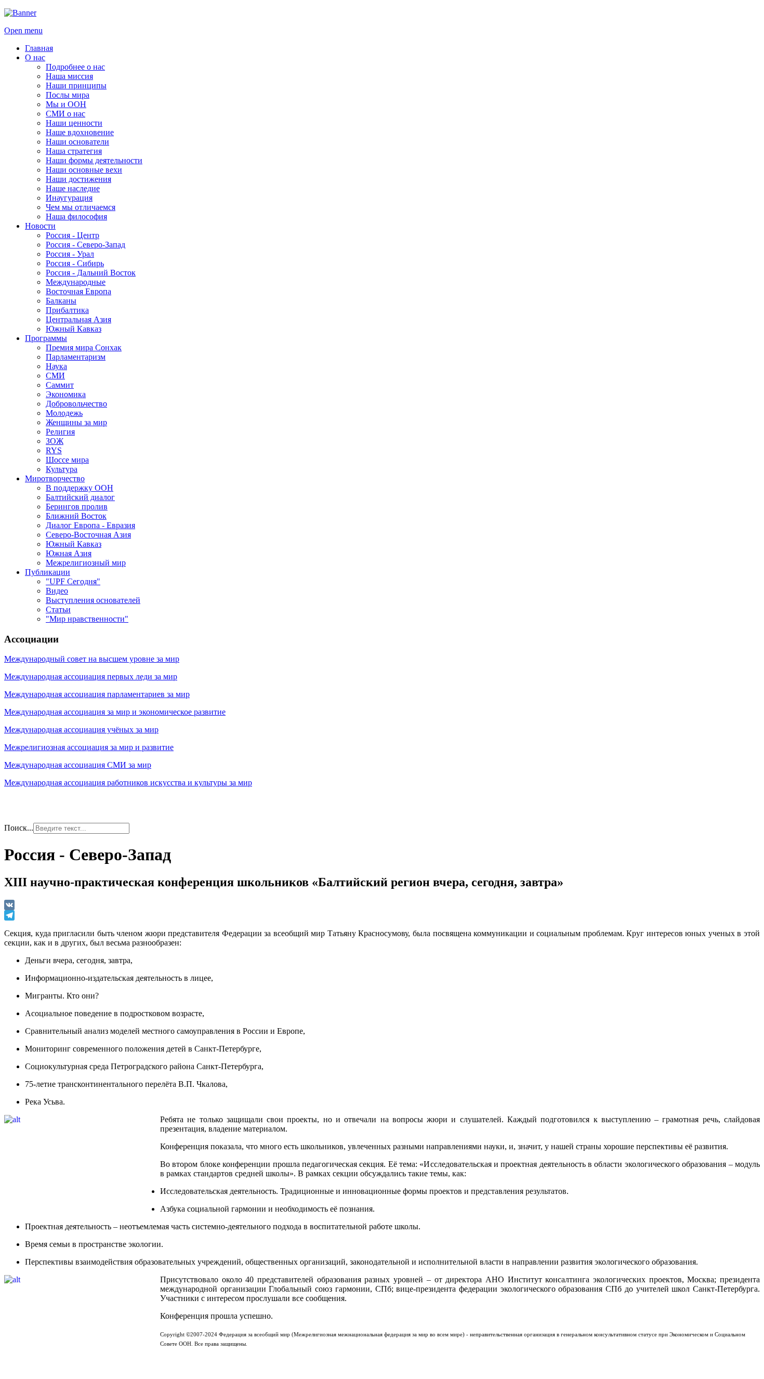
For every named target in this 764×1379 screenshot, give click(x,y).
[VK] (382, 905)
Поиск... (18, 827)
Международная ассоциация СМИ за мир (77, 764)
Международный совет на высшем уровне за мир (91, 658)
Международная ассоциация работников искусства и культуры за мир (128, 782)
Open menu (23, 30)
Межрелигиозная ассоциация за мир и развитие (89, 747)
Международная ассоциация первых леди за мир (90, 676)
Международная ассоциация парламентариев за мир (97, 694)
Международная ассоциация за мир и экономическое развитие (115, 711)
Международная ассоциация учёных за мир (81, 729)
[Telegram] (382, 915)
